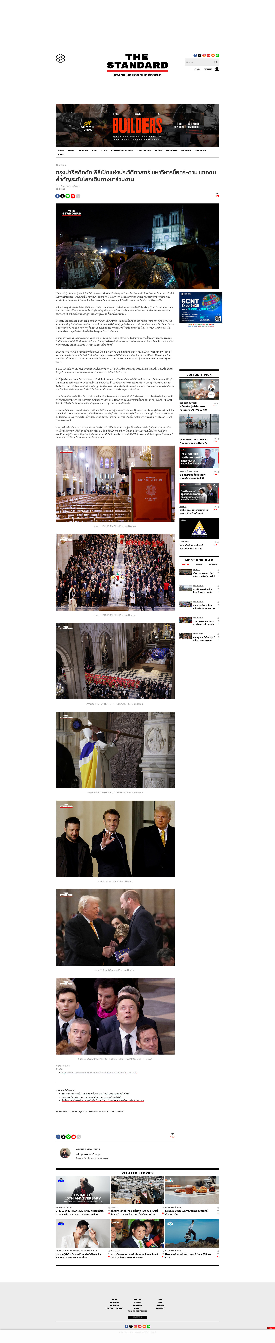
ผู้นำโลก (83, 1111)
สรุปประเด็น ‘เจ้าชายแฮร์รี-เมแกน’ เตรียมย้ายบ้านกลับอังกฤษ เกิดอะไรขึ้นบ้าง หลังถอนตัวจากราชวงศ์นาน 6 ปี (194, 512)
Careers (137, 1305)
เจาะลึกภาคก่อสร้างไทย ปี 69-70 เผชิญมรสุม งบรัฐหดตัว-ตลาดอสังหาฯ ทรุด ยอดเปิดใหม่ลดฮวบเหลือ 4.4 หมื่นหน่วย (203, 591)
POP (94, 150)
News (114, 1299)
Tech (194, 403)
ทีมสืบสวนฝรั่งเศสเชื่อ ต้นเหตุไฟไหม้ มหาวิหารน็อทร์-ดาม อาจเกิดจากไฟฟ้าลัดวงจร (103, 1100)
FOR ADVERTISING (137, 1311)
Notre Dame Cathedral (113, 1111)
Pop (160, 1299)
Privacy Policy (115, 1308)
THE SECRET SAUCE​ (149, 150)
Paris (75, 1111)
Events (160, 1305)
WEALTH (83, 150)
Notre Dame (95, 1111)
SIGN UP (208, 69)
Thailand (193, 471)
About (137, 1308)
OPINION (171, 150)
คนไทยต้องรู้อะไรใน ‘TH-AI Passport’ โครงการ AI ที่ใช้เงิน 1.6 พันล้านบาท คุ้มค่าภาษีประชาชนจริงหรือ (193, 408)
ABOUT (62, 155)
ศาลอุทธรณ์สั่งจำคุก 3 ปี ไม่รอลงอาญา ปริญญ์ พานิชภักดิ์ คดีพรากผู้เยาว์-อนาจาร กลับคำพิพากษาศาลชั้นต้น (204, 639)
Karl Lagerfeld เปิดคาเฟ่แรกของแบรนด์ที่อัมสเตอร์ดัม (186, 1212)
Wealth (137, 1299)
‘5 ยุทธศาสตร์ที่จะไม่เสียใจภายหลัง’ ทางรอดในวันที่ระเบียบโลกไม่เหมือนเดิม (192, 476)
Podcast (114, 1302)
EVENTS (186, 150)
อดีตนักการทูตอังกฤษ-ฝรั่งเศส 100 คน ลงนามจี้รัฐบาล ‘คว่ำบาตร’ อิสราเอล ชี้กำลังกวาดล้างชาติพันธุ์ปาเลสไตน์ (134, 1212)
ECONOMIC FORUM (122, 150)
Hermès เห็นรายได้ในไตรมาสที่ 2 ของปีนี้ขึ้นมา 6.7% (188, 1256)
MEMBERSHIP (137, 1317)
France (67, 1111)
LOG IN (197, 69)
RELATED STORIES (138, 1173)
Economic (184, 403)
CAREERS (200, 150)
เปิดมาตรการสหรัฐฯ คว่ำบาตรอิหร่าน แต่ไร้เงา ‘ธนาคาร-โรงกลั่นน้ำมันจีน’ (204, 574)
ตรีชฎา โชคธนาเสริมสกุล (70, 186)
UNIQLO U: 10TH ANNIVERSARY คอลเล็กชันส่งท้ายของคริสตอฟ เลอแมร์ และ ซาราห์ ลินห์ (80, 1212)
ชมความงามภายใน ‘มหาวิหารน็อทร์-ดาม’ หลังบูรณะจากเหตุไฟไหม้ (95, 1093)
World (61, 164)
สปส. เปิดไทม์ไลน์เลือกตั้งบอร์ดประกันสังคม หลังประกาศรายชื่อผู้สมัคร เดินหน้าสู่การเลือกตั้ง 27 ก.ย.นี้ (192, 547)
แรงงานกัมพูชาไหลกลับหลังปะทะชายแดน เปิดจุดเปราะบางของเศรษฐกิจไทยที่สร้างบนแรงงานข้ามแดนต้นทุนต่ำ (204, 607)
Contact (160, 1308)
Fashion (60, 1207)
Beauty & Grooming (67, 1251)
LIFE (104, 150)
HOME (61, 150)
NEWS (71, 150)
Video (137, 1302)
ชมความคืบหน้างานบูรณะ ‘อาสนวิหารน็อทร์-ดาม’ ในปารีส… (92, 1097)
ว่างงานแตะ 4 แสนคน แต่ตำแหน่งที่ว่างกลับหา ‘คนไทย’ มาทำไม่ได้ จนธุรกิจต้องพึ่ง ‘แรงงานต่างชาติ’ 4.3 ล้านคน (204, 623)
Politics (115, 1251)
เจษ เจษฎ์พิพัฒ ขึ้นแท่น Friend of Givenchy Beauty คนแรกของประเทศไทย (78, 1256)
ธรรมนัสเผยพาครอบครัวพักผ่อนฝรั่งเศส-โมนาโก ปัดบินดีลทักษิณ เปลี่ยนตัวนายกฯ (135, 1256)
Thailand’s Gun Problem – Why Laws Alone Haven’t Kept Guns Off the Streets (194, 441)
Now (160, 1302)
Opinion (114, 1305)
